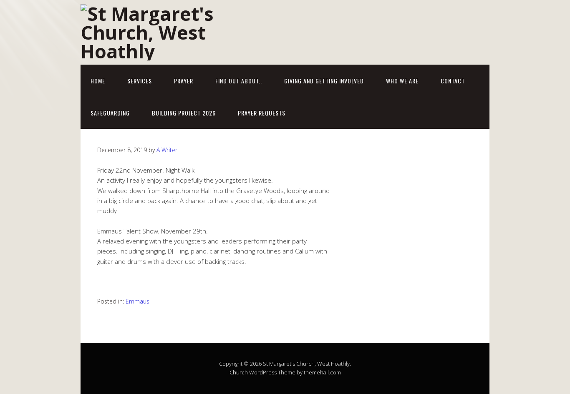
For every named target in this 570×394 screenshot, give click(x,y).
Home (98, 80)
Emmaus (137, 301)
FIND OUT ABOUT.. (238, 80)
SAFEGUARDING (110, 112)
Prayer (183, 80)
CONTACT (453, 80)
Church (239, 372)
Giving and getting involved (324, 80)
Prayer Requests (261, 112)
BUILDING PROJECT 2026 (184, 112)
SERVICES (139, 80)
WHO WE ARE (402, 80)
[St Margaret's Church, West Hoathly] (164, 51)
